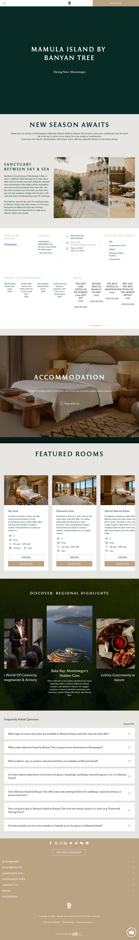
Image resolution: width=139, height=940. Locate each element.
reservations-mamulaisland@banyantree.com (83, 243)
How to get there (45, 252)
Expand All (129, 723)
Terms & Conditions (52, 922)
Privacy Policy (68, 922)
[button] (69, 733)
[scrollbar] (108, 187)
